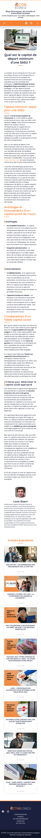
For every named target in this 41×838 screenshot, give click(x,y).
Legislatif (20, 821)
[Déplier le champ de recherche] (37, 23)
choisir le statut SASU (12, 160)
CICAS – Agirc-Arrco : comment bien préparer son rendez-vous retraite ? (20, 784)
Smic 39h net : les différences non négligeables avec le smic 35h (20, 566)
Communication (20, 814)
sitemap (12, 835)
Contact (24, 833)
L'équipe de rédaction (23, 835)
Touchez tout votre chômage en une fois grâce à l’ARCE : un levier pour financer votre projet (20, 659)
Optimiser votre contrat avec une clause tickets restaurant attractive (20, 721)
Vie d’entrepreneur (20, 819)
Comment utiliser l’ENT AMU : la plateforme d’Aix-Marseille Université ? (20, 596)
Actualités (20, 823)
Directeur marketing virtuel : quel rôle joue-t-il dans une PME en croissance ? (20, 753)
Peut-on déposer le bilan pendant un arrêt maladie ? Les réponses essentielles (20, 627)
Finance (20, 817)
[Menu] (4, 23)
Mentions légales (33, 833)
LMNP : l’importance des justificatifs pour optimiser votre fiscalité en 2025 (20, 690)
